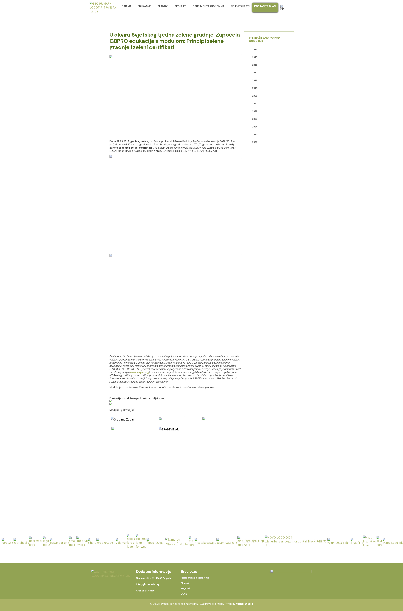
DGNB (184, 594)
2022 (254, 111)
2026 (254, 142)
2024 (254, 126)
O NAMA (126, 6)
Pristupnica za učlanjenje (195, 578)
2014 (254, 49)
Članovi (185, 583)
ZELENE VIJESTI (240, 6)
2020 (254, 95)
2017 (254, 72)
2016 (254, 64)
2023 (254, 118)
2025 (254, 134)
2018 (254, 80)
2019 (254, 87)
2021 (254, 103)
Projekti (185, 588)
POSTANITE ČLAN (265, 6)
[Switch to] (283, 7)
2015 (254, 57)
